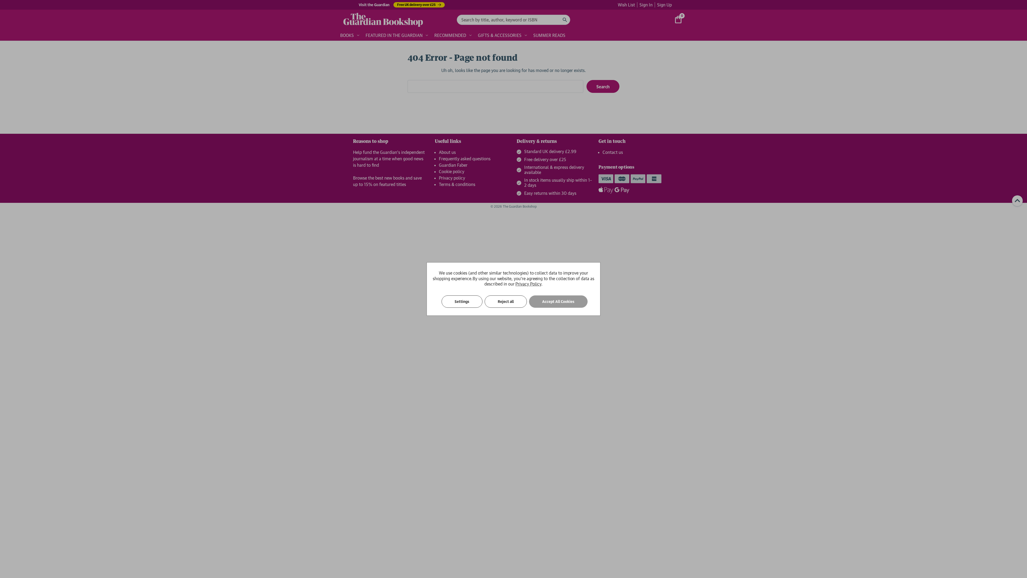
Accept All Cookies (558, 301)
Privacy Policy (528, 284)
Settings (462, 301)
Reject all (506, 301)
